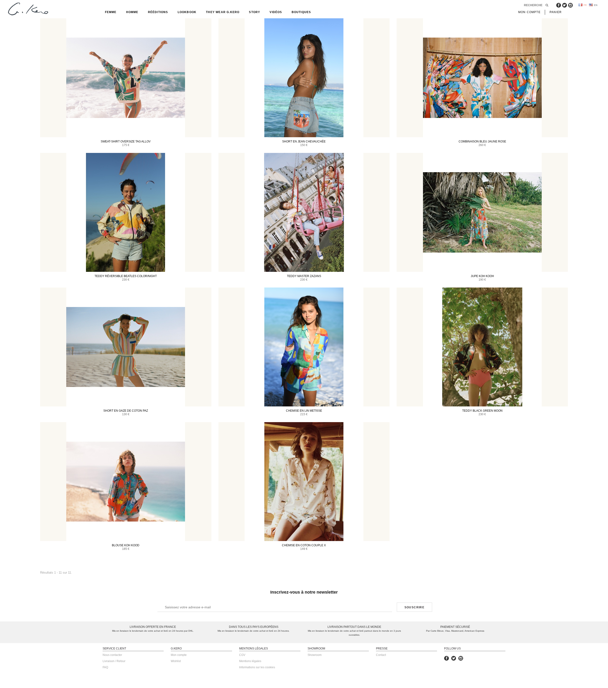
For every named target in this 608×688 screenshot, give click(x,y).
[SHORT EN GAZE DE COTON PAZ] (125, 347)
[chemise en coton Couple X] (304, 481)
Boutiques (301, 12)
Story (254, 12)
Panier (556, 12)
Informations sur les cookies (257, 667)
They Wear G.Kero (222, 12)
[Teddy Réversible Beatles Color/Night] (125, 212)
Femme (111, 12)
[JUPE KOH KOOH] (482, 212)
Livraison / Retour (114, 661)
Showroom (315, 655)
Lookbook (187, 12)
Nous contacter (112, 655)
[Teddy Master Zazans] (304, 212)
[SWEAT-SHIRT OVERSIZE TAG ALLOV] (125, 77)
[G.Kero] (27, 9)
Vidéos (276, 12)
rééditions (158, 12)
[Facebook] (558, 5)
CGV (242, 655)
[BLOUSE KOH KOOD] (125, 481)
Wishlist (176, 661)
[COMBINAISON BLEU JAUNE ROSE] (482, 77)
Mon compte (179, 655)
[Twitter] (564, 5)
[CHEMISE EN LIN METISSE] (304, 347)
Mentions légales (250, 661)
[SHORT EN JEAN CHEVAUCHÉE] (304, 77)
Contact (381, 655)
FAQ (105, 667)
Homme (132, 12)
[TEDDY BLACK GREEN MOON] (482, 347)
